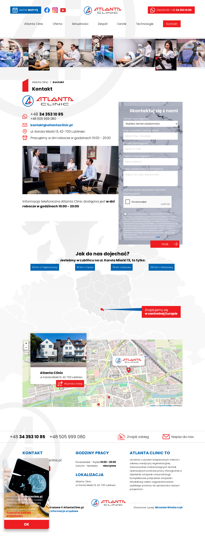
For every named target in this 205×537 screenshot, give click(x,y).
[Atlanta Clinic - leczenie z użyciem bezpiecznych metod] (39, 53)
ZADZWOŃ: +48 (174, 10)
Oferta (57, 24)
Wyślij (165, 244)
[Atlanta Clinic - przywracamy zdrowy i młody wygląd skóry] (165, 53)
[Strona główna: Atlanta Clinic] (102, 10)
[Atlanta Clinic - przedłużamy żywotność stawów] (102, 53)
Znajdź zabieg (138, 437)
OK (26, 524)
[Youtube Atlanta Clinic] (63, 10)
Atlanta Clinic (33, 24)
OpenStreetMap (165, 405)
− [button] (26, 347)
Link (158, 237)
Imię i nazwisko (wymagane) (141, 130)
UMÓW (28, 10)
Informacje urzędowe (64, 511)
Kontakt (171, 24)
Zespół (102, 24)
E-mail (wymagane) (135, 143)
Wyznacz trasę (73, 383)
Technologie (144, 24)
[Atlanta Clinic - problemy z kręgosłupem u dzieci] (71, 53)
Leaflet (153, 405)
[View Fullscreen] (26, 353)
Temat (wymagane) (136, 119)
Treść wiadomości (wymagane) (143, 169)
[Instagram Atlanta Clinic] (55, 10)
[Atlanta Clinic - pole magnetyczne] (134, 53)
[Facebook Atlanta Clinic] (47, 10)
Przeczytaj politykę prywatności (19, 514)
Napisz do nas (182, 437)
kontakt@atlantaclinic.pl (51, 125)
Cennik (121, 24)
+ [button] (26, 343)
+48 (46, 114)
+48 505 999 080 (43, 118)
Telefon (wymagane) (136, 156)
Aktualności (80, 24)
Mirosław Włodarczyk (169, 507)
